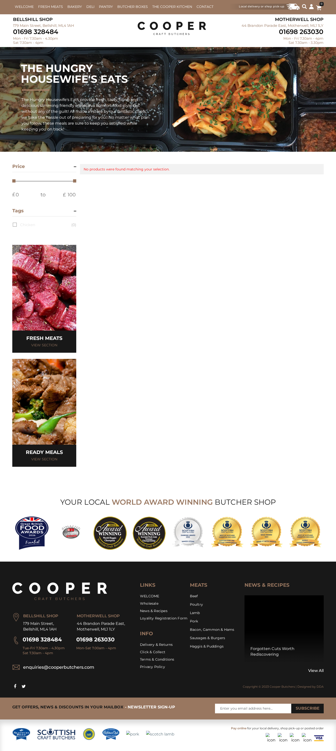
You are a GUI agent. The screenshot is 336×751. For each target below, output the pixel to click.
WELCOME (24, 6)
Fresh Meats (50, 6)
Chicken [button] (48, 225)
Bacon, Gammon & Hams (212, 629)
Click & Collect (152, 652)
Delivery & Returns (156, 644)
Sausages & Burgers (207, 638)
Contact (205, 6)
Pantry (106, 6)
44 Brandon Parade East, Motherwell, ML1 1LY (282, 25)
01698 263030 (301, 32)
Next (251, 670)
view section (44, 345)
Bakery (74, 6)
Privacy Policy (152, 667)
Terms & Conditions (157, 659)
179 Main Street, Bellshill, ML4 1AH (43, 25)
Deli (90, 6)
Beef (194, 596)
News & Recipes (154, 611)
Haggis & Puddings (207, 646)
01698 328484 (35, 32)
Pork (194, 621)
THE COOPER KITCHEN (172, 6)
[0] (318, 8)
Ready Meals (44, 452)
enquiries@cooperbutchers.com (58, 667)
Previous (246, 670)
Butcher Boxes (132, 6)
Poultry (196, 604)
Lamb (195, 613)
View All (316, 670)
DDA (320, 686)
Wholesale (149, 603)
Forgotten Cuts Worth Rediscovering (272, 651)
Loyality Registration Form (163, 618)
